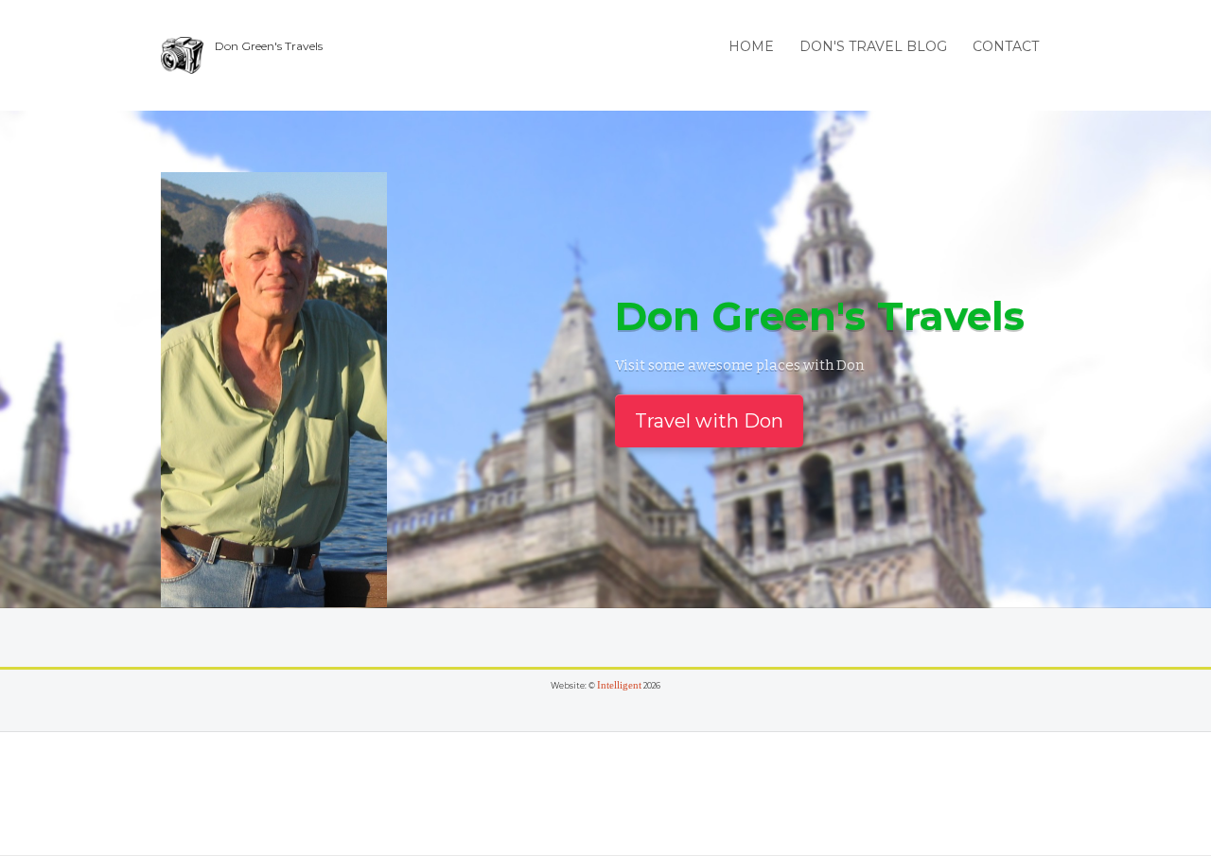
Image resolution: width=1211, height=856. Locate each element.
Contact (1006, 46)
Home (751, 46)
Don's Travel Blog (873, 46)
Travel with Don (709, 421)
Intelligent (619, 684)
